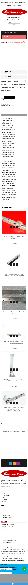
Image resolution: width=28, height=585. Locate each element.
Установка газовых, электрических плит (10, 533)
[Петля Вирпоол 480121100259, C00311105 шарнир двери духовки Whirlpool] (14, 331)
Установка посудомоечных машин (9, 528)
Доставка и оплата (6, 495)
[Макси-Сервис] (14, 12)
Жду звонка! (15, 569)
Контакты (4, 501)
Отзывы (3, 497)
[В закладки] (11, 227)
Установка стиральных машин (8, 524)
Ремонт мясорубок (6, 515)
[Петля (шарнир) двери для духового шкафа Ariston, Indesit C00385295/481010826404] (14, 398)
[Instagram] (18, 463)
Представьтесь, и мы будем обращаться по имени (11, 570)
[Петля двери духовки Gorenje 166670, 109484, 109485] (14, 222)
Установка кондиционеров (7, 530)
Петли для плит (4, 42)
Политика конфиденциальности (9, 540)
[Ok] (14, 463)
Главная (3, 41)
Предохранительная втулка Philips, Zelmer (14, 431)
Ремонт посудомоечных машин (8, 513)
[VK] (10, 463)
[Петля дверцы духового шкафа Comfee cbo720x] (14, 297)
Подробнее (14, 386)
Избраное (9, 5)
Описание (4, 115)
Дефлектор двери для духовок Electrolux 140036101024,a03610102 (26, 81)
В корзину (10, 97)
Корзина (15, 5)
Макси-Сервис (10, 41)
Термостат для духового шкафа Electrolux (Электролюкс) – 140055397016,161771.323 (24, 81)
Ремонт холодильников (7, 509)
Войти (19, 5)
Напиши (15, 583)
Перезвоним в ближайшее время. (8, 567)
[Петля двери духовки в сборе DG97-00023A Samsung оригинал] (14, 365)
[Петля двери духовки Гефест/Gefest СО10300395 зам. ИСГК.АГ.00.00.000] (14, 260)
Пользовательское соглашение (8, 542)
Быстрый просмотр (17, 227)
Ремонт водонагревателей (7, 517)
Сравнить (5, 99)
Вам (7, 567)
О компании (4, 499)
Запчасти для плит (19, 41)
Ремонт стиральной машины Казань (9, 511)
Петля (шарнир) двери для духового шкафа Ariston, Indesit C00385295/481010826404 (14, 409)
